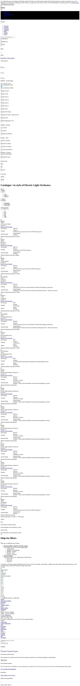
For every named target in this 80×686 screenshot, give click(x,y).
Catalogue (6, 28)
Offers (5, 31)
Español (15, 651)
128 (5, 217)
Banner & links (4, 608)
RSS (2, 636)
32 (4, 213)
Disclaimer (3, 602)
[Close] (1, 23)
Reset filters (3, 58)
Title (5, 194)
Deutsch (4, 651)
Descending (7, 205)
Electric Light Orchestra (6, 227)
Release (6, 196)
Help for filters (10, 58)
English (10, 651)
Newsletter (3, 637)
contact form (8, 615)
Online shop (4, 622)
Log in (2, 669)
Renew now (3, 660)
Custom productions (6, 623)
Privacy (2, 603)
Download (3, 626)
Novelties (6, 27)
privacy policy (75, 2)
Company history (5, 605)
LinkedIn (3, 635)
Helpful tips (3, 629)
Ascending (6, 203)
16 (4, 212)
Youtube (3, 633)
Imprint (2, 599)
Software (3, 627)
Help (2, 625)
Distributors (3, 609)
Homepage (13, 669)
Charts (5, 34)
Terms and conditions (6, 601)
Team (2, 606)
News (2, 630)
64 (4, 215)
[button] (4, 17)
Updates (6, 33)
